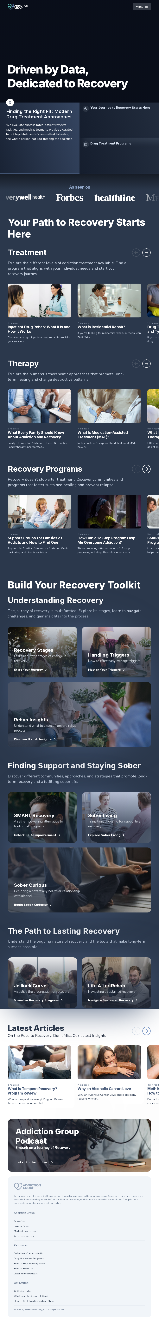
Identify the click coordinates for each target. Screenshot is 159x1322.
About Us (19, 1221)
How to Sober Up (23, 1268)
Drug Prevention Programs (29, 1258)
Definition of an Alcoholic (28, 1253)
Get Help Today (22, 1291)
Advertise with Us (24, 1236)
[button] (136, 252)
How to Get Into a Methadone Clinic (34, 1301)
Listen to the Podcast (26, 1273)
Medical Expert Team (25, 1231)
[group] (119, 120)
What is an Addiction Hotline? (31, 1296)
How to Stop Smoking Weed (30, 1263)
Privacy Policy (21, 1226)
